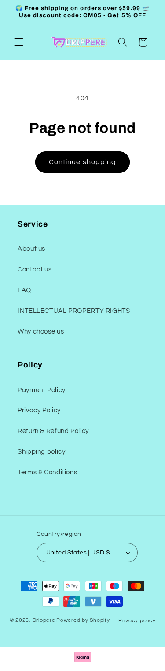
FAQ (24, 290)
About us (31, 249)
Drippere (44, 620)
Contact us (34, 269)
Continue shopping (82, 161)
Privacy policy (136, 620)
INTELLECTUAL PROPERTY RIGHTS (74, 311)
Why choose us (41, 331)
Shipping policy (41, 451)
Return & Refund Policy (53, 431)
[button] (18, 42)
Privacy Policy (39, 410)
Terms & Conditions (47, 472)
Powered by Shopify (83, 620)
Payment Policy (42, 390)
